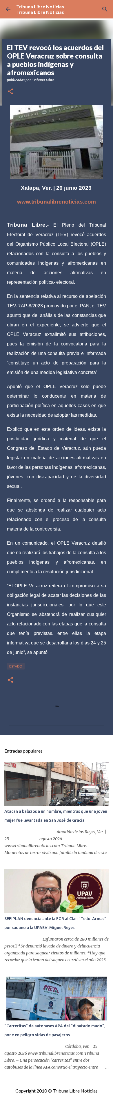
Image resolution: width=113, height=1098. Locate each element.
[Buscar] (104, 9)
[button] (10, 92)
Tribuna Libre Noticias (40, 6)
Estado (15, 666)
